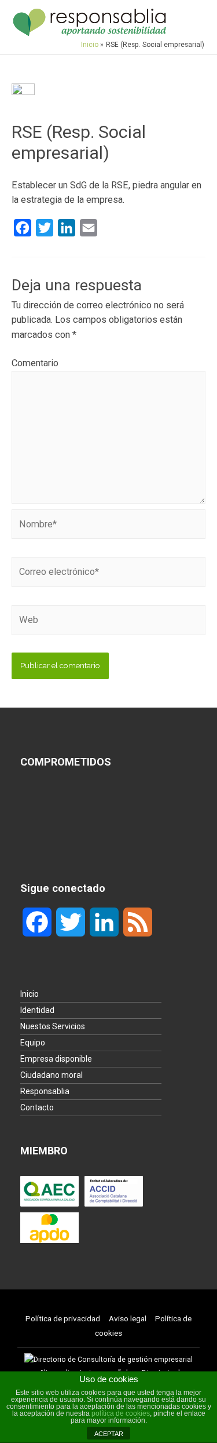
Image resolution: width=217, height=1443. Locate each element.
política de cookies (120, 1413)
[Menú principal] (190, 22)
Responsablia (44, 1091)
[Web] (108, 622)
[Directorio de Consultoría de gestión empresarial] (108, 1359)
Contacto (37, 1107)
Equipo (32, 1042)
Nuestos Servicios (52, 1026)
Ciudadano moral (51, 1075)
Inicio (29, 994)
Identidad (37, 1010)
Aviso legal (127, 1318)
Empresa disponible (56, 1058)
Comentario (35, 363)
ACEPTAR (108, 1433)
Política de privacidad (62, 1318)
